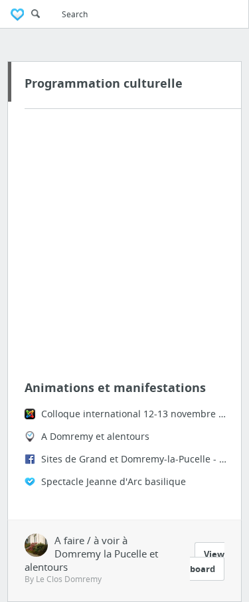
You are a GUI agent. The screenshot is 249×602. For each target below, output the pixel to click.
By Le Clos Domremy (63, 579)
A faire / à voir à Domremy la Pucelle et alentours (91, 553)
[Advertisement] (124, 248)
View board (207, 561)
